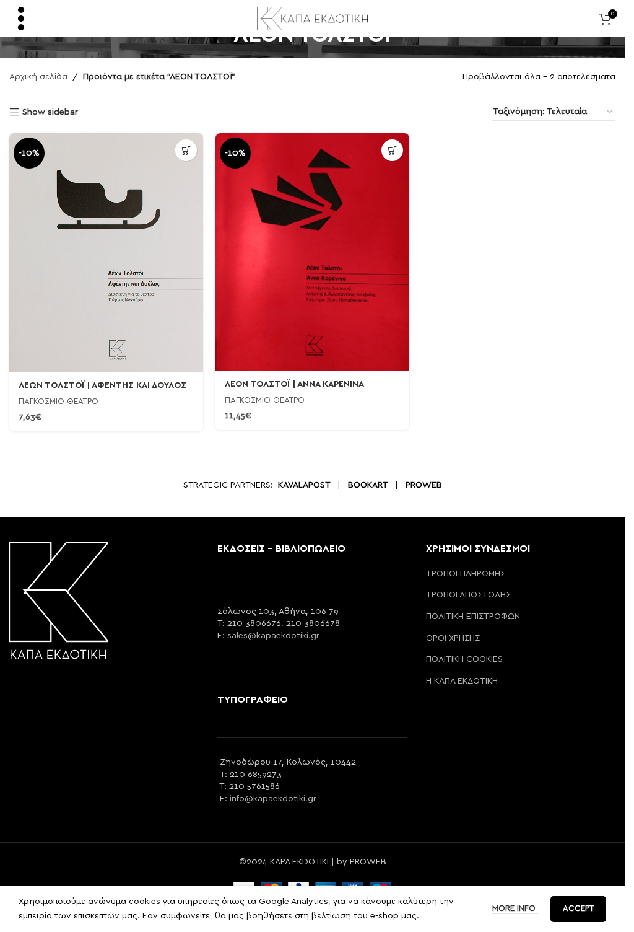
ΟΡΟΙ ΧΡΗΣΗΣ (453, 638)
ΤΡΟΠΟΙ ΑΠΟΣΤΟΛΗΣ (468, 595)
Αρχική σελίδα (38, 77)
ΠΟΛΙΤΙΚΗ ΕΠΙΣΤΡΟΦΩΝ (473, 616)
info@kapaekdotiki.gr (273, 798)
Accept (578, 909)
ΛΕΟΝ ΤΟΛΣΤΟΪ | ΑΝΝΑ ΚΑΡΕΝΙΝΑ (294, 384)
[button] (186, 150)
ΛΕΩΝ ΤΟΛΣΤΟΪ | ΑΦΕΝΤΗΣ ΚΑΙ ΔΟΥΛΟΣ (102, 385)
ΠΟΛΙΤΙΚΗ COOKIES (464, 659)
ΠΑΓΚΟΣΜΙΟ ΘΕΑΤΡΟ (58, 401)
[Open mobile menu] (21, 18)
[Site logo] (312, 18)
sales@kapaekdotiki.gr (273, 635)
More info (515, 909)
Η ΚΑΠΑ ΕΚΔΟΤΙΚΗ (462, 681)
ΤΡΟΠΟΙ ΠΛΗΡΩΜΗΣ (465, 573)
